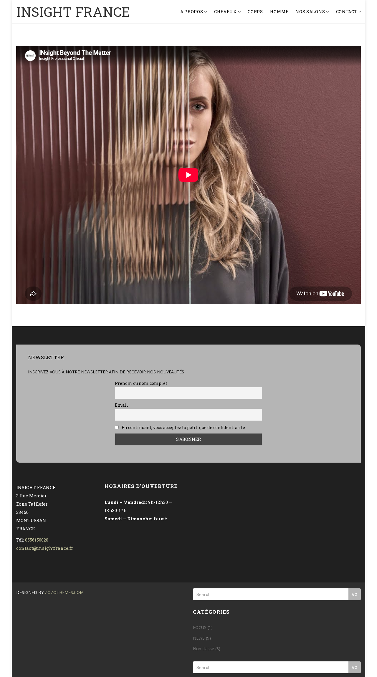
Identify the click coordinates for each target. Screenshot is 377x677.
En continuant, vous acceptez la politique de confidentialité (183, 427)
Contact (347, 11)
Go (354, 594)
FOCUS (199, 627)
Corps (255, 11)
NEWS (199, 638)
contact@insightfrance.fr (44, 548)
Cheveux (226, 11)
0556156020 (36, 540)
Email (121, 405)
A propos (192, 11)
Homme (279, 11)
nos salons (310, 11)
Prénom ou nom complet (141, 383)
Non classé (203, 648)
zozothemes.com (64, 592)
